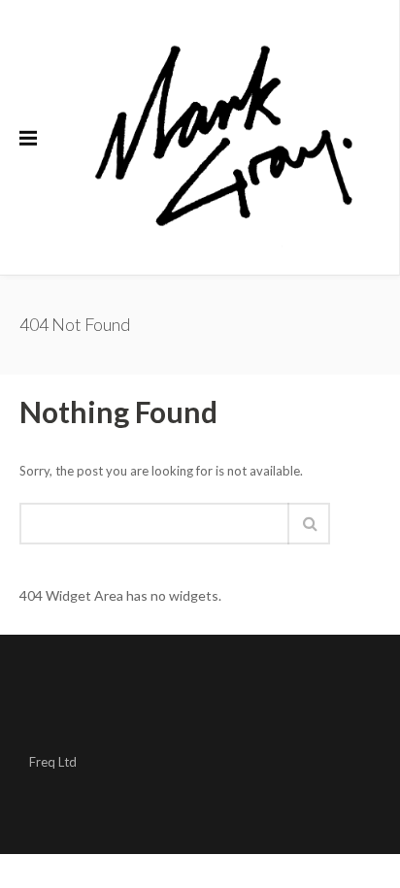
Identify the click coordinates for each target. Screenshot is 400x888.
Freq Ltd (53, 762)
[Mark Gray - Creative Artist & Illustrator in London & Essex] (223, 137)
